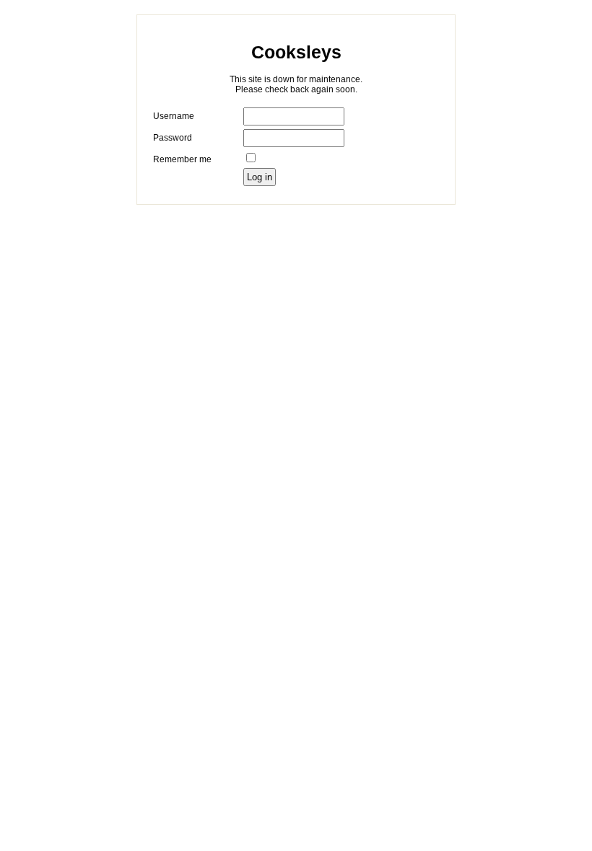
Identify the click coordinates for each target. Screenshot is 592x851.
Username (173, 116)
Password (172, 138)
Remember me (182, 159)
